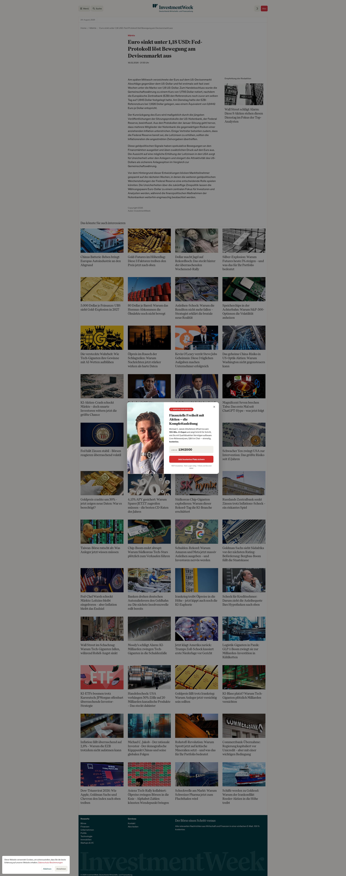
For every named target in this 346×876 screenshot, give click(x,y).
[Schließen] (214, 406)
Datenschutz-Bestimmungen (50, 862)
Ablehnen (47, 868)
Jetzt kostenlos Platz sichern (191, 459)
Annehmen (61, 868)
